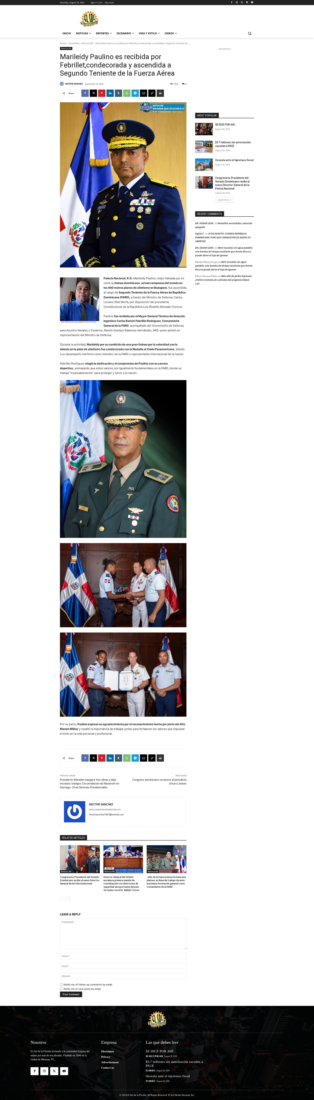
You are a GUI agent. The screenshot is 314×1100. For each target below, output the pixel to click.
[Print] (160, 93)
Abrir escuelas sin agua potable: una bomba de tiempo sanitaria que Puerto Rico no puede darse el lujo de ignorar (224, 251)
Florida (150, 1070)
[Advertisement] (184, 18)
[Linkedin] (110, 93)
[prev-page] (62, 899)
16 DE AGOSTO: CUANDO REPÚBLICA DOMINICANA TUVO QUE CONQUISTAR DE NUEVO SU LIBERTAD (223, 237)
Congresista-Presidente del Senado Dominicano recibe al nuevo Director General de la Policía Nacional (79, 880)
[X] (242, 3)
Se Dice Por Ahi (154, 1056)
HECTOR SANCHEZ (74, 83)
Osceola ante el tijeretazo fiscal (234, 160)
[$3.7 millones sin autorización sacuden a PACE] (204, 147)
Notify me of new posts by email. (82, 988)
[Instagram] (237, 3)
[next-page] (68, 899)
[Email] (143, 93)
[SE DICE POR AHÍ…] (204, 129)
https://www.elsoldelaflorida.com (105, 809)
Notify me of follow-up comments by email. (88, 984)
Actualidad (74, 43)
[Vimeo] (247, 3)
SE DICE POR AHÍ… (225, 124)
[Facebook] (232, 3)
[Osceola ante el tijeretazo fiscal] (204, 164)
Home (63, 43)
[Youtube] (252, 3)
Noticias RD (87, 43)
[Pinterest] (101, 93)
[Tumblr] (118, 93)
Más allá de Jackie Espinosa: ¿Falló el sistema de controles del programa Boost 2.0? (223, 279)
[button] (249, 33)
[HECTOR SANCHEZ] (62, 84)
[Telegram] (135, 93)
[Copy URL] (152, 93)
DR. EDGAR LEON (204, 223)
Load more (223, 199)
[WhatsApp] (126, 93)
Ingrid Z (199, 233)
